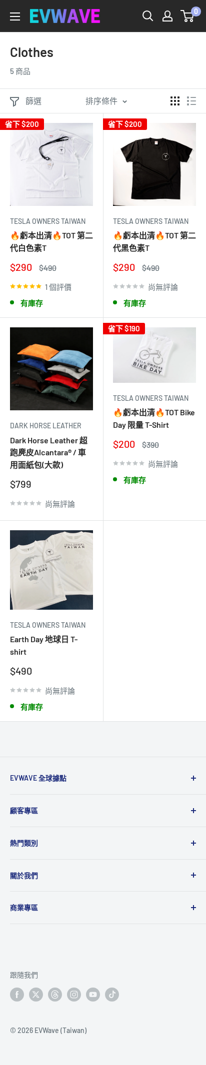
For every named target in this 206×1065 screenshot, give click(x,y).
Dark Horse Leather (46, 425)
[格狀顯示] (175, 100)
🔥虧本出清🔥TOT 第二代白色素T (51, 241)
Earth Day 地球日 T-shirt (44, 645)
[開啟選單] (15, 16)
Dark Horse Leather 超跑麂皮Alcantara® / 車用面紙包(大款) (49, 452)
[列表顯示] (191, 100)
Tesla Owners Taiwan (48, 221)
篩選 (34, 100)
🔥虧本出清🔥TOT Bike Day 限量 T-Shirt (154, 418)
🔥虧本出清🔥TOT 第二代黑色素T (154, 241)
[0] (188, 16)
